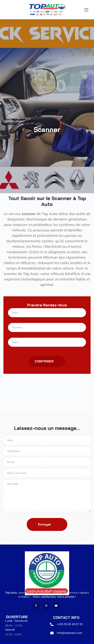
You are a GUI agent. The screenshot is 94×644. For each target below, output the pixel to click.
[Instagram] (46, 605)
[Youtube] (56, 605)
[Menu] (86, 10)
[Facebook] (36, 605)
